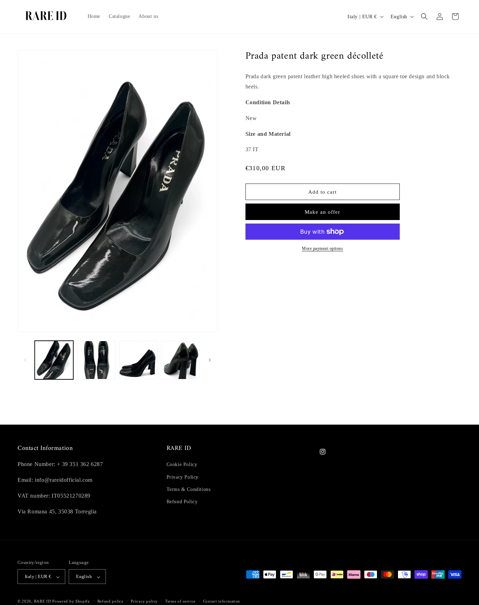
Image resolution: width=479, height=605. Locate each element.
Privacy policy (144, 601)
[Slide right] (209, 360)
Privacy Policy (182, 476)
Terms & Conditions (189, 489)
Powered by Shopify (71, 601)
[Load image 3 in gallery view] (138, 360)
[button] (424, 16)
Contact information (221, 601)
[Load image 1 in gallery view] (54, 360)
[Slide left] (25, 360)
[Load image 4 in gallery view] (180, 360)
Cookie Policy (182, 464)
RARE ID (42, 601)
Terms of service (180, 601)
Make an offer (322, 212)
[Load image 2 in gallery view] (96, 360)
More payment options (322, 248)
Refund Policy (182, 501)
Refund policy (110, 601)
